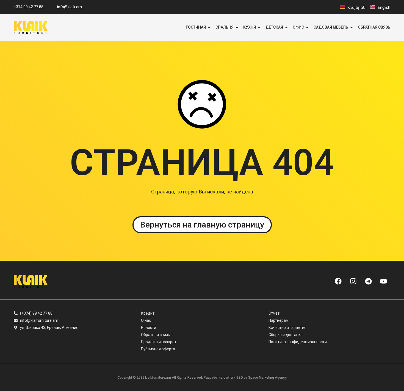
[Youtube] (383, 281)
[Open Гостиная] (209, 27)
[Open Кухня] (259, 27)
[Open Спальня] (237, 27)
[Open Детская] (286, 27)
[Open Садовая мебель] (351, 27)
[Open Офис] (307, 27)
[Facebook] (338, 281)
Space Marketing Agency (267, 377)
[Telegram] (368, 281)
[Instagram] (353, 281)
